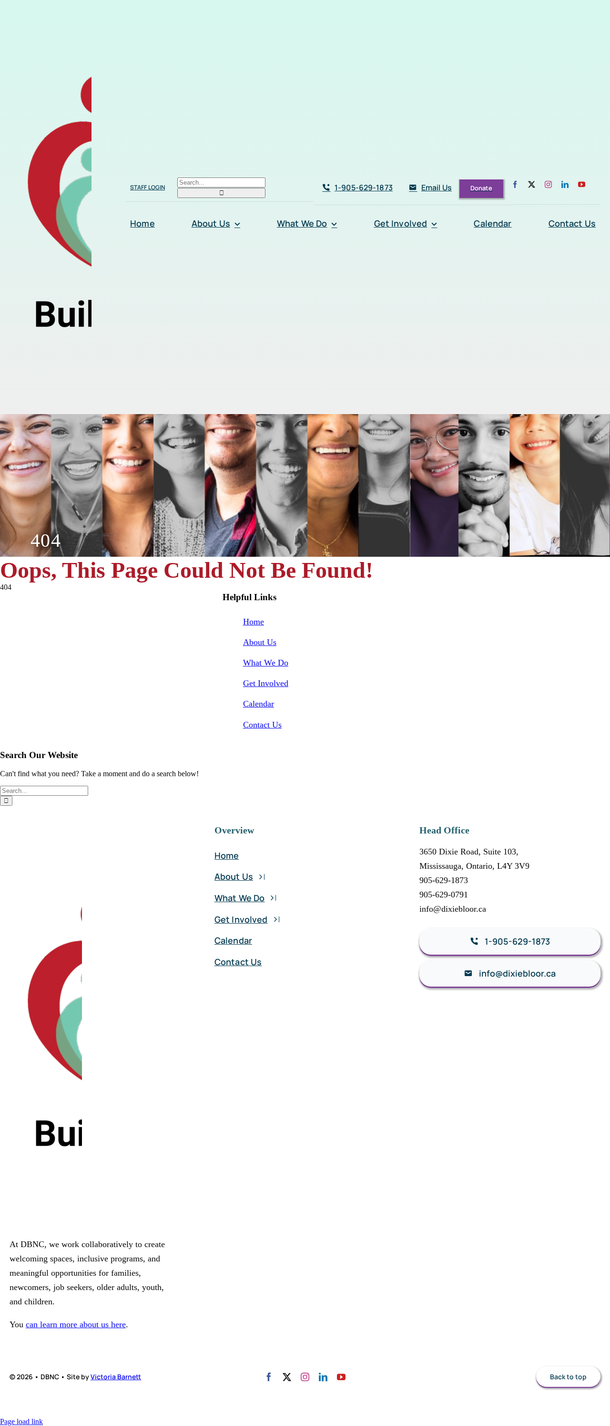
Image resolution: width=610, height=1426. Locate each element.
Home (253, 621)
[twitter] (531, 184)
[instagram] (548, 184)
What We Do (265, 662)
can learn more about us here (76, 1324)
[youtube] (581, 184)
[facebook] (514, 184)
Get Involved (265, 683)
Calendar (258, 703)
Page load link (21, 1421)
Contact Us (262, 724)
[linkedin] (565, 184)
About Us (259, 642)
